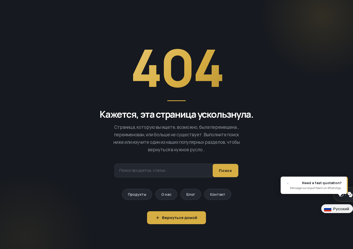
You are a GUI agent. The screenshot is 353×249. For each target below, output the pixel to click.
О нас (166, 194)
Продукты (137, 194)
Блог (190, 194)
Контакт (217, 194)
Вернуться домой (179, 217)
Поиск (225, 170)
